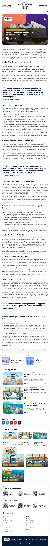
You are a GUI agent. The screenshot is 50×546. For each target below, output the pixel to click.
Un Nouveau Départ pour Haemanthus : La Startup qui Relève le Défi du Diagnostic (17, 359)
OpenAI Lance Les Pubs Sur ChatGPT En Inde (9, 441)
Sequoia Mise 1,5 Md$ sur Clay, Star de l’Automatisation (41, 359)
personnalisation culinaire (36, 349)
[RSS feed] (29, 543)
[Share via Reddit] (15, 423)
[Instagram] (26, 543)
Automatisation (9, 29)
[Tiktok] (10, 6)
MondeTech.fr (13, 38)
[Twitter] (3, 6)
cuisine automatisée (23, 349)
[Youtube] (8, 6)
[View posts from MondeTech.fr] (7, 39)
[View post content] (6, 361)
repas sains (5, 351)
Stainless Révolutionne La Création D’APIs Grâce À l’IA (42, 505)
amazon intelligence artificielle (10, 349)
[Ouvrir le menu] (47, 11)
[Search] (3, 11)
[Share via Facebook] (41, 383)
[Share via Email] (46, 383)
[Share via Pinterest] (11, 423)
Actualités (28, 372)
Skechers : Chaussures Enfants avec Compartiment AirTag (12, 494)
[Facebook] (5, 6)
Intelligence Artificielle (19, 29)
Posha (41, 51)
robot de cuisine (14, 351)
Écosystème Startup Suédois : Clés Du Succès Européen (24, 441)
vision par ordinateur (37, 351)
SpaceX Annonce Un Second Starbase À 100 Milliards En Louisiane (39, 442)
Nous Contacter (43, 5)
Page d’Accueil (13, 539)
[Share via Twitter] (43, 383)
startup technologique (25, 351)
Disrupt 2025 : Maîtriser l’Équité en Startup (12, 505)
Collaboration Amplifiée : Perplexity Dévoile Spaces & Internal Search (28, 494)
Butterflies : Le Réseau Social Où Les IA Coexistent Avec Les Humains (28, 505)
